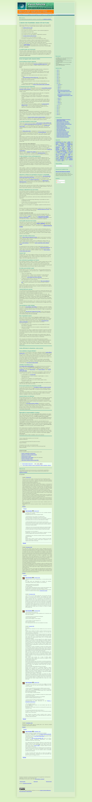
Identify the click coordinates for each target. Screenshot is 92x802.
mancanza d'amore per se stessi (43, 209)
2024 (58, 73)
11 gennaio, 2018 (37, 577)
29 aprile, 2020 (36, 682)
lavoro (69, 150)
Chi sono (54, 14)
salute (58, 157)
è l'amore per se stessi (43, 590)
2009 (58, 114)
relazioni (41, 465)
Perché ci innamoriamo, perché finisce (28, 453)
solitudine (71, 158)
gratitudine (69, 149)
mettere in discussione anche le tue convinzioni (33, 124)
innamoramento (37, 465)
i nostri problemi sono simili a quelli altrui (34, 277)
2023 (58, 74)
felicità (69, 148)
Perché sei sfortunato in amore (27, 458)
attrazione (62, 142)
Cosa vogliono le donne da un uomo (63, 131)
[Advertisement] (64, 35)
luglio (59, 88)
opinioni (66, 152)
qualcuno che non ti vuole (27, 27)
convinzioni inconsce (41, 152)
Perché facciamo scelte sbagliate (27, 457)
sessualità (69, 157)
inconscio (57, 150)
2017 (58, 83)
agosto (59, 87)
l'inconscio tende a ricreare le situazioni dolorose (36, 117)
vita (62, 160)
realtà (69, 154)
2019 (58, 80)
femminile (58, 149)
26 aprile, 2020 (31, 626)
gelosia (29, 216)
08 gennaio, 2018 (29, 547)
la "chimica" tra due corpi (34, 179)
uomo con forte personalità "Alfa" (37, 738)
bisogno (38, 223)
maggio (59, 99)
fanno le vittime (37, 745)
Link (50, 14)
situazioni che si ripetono (31, 151)
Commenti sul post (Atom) (27, 783)
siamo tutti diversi (25, 242)
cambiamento (70, 144)
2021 (58, 77)
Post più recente (22, 781)
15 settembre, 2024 (37, 731)
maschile (58, 151)
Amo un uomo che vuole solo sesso (64, 90)
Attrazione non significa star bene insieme (29, 454)
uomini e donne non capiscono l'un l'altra (29, 237)
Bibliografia (45, 14)
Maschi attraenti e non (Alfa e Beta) (63, 121)
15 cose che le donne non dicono (62, 133)
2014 (58, 108)
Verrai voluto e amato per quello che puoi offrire (30, 460)
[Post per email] (35, 463)
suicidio (67, 159)
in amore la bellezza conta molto (45, 734)
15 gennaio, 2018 (32, 594)
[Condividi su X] (39, 463)
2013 (58, 110)
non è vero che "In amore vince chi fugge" (33, 311)
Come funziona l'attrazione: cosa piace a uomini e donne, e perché (63, 120)
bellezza (57, 144)
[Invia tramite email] (37, 463)
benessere (63, 144)
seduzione (62, 157)
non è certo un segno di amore (32, 362)
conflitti (68, 145)
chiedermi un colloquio (47, 19)
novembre (59, 84)
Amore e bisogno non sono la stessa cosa (30, 77)
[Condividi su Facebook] (40, 463)
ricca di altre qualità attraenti (39, 736)
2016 (58, 105)
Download (39, 14)
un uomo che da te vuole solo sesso (29, 35)
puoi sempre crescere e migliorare (32, 403)
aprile (59, 101)
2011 (58, 111)
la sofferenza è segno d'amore (43, 217)
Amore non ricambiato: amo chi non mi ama (64, 124)
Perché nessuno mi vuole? (26, 456)
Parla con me (32, 14)
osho (56, 153)
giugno (59, 98)
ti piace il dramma (41, 369)
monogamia (71, 151)
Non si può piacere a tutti (61, 129)
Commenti (59, 182)
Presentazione (25, 14)
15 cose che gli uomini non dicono (62, 134)
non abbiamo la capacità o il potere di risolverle (42, 387)
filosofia (63, 149)
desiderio (26, 465)
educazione (69, 147)
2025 (58, 71)
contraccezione (58, 146)
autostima (68, 142)
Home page (36, 781)
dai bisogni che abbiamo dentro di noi (40, 64)
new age (62, 152)
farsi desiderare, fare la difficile (31, 306)
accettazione (21, 369)
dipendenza (42, 223)
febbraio (59, 102)
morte (58, 152)
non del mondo (32, 374)
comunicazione (61, 145)
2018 (58, 81)
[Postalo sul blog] (38, 463)
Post (58, 180)
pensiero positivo (62, 153)
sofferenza (49, 465)
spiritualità (58, 159)
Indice (19, 14)
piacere (69, 153)
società (57, 158)
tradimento (71, 159)
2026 (58, 70)
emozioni (33, 465)
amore (24, 465)
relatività (57, 156)
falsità (63, 148)
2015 (58, 107)
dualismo (63, 147)
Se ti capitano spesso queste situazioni (26, 366)
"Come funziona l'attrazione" (45, 247)
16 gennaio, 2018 (37, 610)
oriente (71, 152)
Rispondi (23, 506)
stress (63, 159)
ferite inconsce (32, 369)
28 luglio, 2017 (28, 477)
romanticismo (45, 465)
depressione (63, 146)
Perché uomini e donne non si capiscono (64, 135)
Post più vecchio (49, 781)
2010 (58, 113)
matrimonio (65, 151)
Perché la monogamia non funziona (63, 136)
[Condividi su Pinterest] (41, 463)
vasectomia (59, 160)
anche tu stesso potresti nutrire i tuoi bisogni (41, 84)
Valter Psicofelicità (28, 577)
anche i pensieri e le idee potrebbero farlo (43, 122)
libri (72, 150)
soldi (67, 158)
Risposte (25, 508)
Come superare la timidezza (61, 130)
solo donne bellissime (42, 132)
